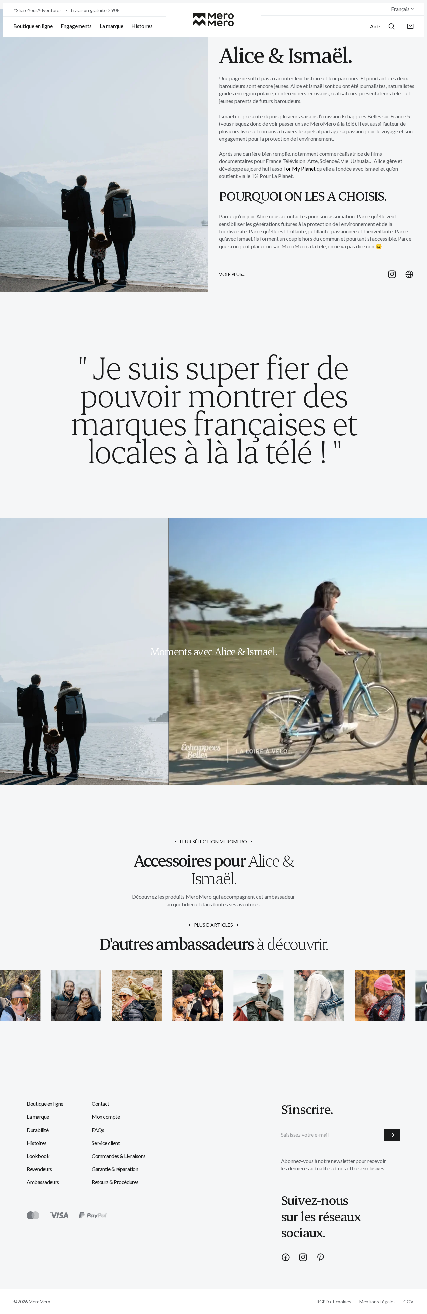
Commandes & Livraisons (118, 1155)
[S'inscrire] (392, 1135)
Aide (375, 26)
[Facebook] (285, 1257)
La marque (111, 25)
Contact (100, 1103)
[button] (410, 26)
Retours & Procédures (115, 1181)
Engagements (76, 25)
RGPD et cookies (333, 1301)
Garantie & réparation (115, 1168)
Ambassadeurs (43, 1181)
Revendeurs (39, 1168)
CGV (408, 1301)
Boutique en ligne (33, 25)
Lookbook (38, 1155)
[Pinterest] (320, 1257)
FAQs (98, 1129)
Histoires (142, 25)
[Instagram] (303, 1257)
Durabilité (37, 1129)
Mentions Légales (377, 1301)
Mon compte (106, 1116)
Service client (106, 1142)
